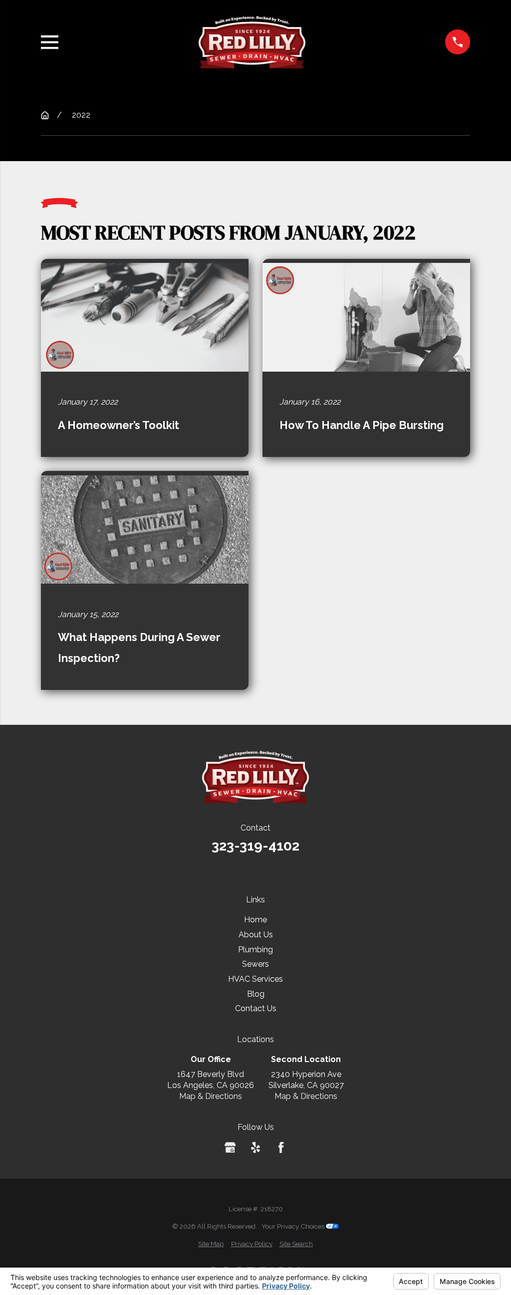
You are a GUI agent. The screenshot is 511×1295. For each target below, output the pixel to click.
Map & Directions (210, 1096)
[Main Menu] (49, 42)
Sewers (255, 964)
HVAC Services (255, 979)
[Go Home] (45, 115)
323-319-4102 (255, 846)
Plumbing (255, 949)
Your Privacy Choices (293, 1226)
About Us (256, 934)
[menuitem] (211, 1244)
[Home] (252, 42)
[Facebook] (280, 1147)
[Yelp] (255, 1147)
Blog (255, 994)
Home (255, 919)
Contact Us (255, 1008)
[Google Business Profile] (230, 1147)
